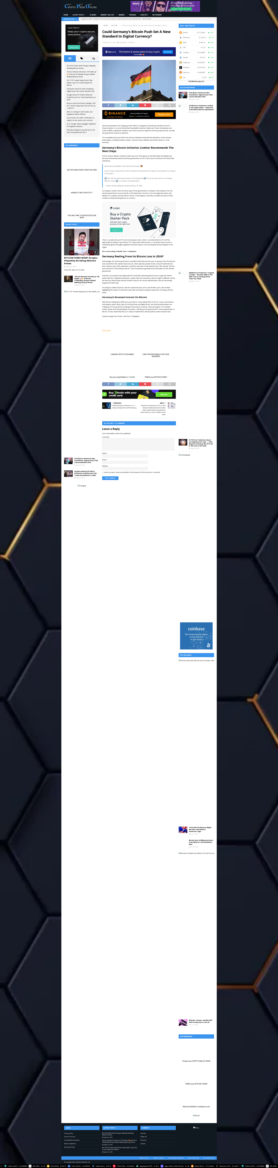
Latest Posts (78, 15)
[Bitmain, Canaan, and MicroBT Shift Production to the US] (183, 1022)
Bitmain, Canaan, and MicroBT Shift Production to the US (200, 1021)
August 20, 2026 (194, 448)
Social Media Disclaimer (72, 1140)
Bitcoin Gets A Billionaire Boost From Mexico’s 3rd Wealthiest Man (201, 842)
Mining (121, 15)
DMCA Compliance (70, 1144)
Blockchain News (187, 87)
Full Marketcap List (196, 81)
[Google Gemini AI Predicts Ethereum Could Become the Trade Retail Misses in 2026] (68, 473)
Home (66, 15)
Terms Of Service (69, 1137)
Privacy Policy (68, 1133)
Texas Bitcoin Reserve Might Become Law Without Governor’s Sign (200, 829)
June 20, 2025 (194, 847)
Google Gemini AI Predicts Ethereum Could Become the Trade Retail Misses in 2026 (81, 97)
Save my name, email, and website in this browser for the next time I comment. (132, 472)
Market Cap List (107, 15)
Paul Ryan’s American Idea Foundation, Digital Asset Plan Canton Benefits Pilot (86, 460)
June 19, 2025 (194, 1025)
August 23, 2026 (71, 267)
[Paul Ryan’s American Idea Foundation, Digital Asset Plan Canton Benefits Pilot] (68, 461)
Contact (144, 15)
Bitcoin (133, 42)
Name (104, 453)
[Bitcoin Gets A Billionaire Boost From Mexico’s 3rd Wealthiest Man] (183, 842)
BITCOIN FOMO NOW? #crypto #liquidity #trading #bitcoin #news (80, 260)
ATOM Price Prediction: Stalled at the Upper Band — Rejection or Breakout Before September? (201, 108)
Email (104, 460)
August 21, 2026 (194, 281)
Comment (105, 437)
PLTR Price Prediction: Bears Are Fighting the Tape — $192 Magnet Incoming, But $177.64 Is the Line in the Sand (201, 443)
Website (105, 466)
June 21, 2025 (194, 834)
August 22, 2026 (194, 112)
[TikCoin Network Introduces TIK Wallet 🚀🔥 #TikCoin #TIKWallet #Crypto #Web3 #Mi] (68, 279)
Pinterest (143, 1140)
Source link (106, 331)
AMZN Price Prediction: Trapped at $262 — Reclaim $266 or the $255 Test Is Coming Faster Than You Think (201, 276)
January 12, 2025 (110, 42)
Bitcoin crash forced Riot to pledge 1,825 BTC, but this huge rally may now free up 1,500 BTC (81, 105)
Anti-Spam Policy (69, 1147)
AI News (93, 15)
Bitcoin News (185, 655)
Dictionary (157, 15)
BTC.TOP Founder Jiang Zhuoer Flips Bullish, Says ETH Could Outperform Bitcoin (80, 82)
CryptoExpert (123, 42)
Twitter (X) (143, 1137)
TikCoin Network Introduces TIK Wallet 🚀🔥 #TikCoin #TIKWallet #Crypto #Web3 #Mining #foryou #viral (81, 74)
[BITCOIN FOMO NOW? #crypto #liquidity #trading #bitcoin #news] (81, 242)
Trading (132, 15)
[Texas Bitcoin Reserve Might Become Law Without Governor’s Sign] (183, 830)
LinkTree (143, 1133)
